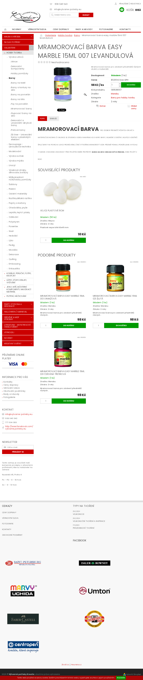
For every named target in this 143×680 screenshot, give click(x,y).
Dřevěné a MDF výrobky (11, 318)
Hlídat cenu (134, 107)
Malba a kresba (12, 36)
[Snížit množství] (120, 86)
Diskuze (53, 118)
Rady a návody (84, 29)
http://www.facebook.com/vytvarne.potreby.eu (19, 427)
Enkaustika (14, 268)
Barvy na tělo (18, 99)
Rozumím (121, 678)
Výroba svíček (16, 156)
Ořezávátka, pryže (18, 207)
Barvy (12, 78)
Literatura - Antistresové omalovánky (17, 325)
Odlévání (13, 217)
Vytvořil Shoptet (133, 674)
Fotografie (7, 523)
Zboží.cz (65, 665)
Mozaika (13, 249)
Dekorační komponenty (17, 67)
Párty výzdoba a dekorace (13, 305)
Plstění (12, 189)
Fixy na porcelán (19, 104)
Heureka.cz (76, 665)
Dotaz (103, 106)
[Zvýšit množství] (120, 83)
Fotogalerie (106, 29)
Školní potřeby (12, 42)
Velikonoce (78, 514)
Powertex (13, 226)
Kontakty (125, 29)
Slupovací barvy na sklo (21, 114)
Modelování (15, 151)
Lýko (11, 240)
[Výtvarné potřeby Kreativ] (25, 16)
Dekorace (14, 254)
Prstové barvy (18, 130)
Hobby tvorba (14, 52)
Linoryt (12, 165)
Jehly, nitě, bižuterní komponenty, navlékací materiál (19, 289)
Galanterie (9, 47)
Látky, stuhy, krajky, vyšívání (17, 281)
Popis (42, 118)
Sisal (11, 231)
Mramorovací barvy (21, 108)
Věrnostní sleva (37, 29)
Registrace (135, 4)
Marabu (115, 93)
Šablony (13, 184)
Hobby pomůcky (19, 73)
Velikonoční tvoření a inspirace (89, 521)
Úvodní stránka (5, 29)
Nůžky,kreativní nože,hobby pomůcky (20, 178)
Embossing (14, 263)
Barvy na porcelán (20, 94)
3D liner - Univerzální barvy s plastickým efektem (21, 137)
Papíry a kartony (17, 203)
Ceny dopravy (61, 29)
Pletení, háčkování (16, 296)
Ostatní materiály (18, 193)
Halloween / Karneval (15, 311)
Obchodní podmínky (14, 391)
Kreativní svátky (12, 343)
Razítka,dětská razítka (20, 198)
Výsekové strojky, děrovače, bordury (18, 171)
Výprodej (9, 332)
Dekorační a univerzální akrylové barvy (21, 123)
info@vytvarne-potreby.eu (18, 414)
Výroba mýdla (16, 160)
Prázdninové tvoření (83, 528)
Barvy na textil (18, 82)
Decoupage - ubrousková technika (20, 145)
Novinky (16, 29)
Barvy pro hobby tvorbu (123, 97)
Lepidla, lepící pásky (19, 212)
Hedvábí (13, 235)
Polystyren (14, 221)
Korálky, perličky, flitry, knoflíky (19, 274)
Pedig (12, 245)
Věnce (14, 61)
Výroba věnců (16, 57)
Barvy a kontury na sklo (21, 88)
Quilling (12, 259)
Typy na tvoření (83, 506)
